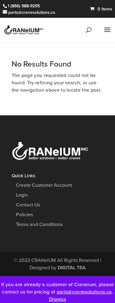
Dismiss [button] (57, 299)
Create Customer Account (44, 185)
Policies (24, 215)
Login (22, 195)
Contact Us (28, 205)
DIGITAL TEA (72, 268)
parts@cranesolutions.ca (84, 292)
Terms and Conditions (39, 224)
